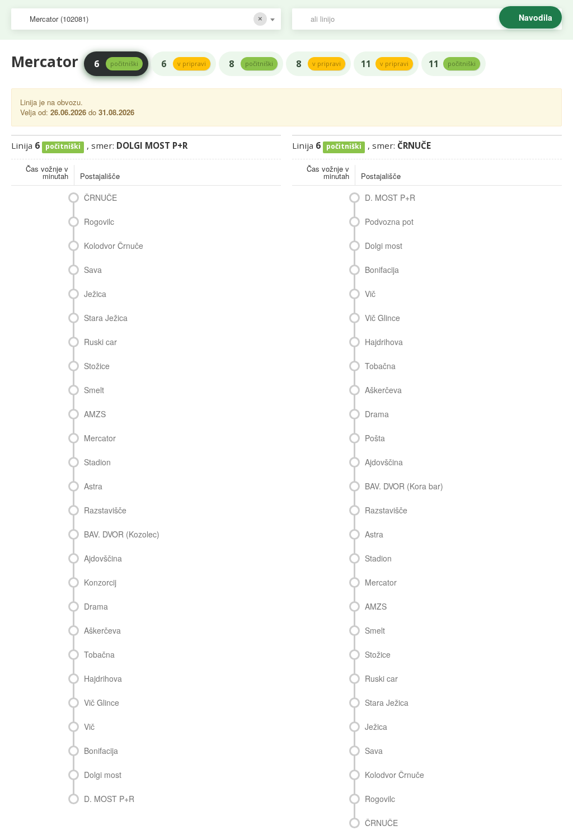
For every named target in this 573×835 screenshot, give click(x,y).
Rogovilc (99, 221)
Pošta (375, 438)
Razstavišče (105, 510)
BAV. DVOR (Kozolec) (121, 534)
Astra (93, 486)
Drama (96, 606)
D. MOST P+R (109, 798)
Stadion (97, 462)
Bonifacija (101, 750)
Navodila (535, 17)
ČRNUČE (100, 197)
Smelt (94, 389)
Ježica (95, 293)
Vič (89, 726)
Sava (93, 269)
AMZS (95, 413)
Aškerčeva (102, 630)
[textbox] (432, 19)
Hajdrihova (103, 678)
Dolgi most (102, 774)
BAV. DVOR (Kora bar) (404, 486)
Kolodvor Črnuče (113, 245)
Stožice (97, 365)
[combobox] (146, 19)
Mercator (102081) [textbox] (59, 18)
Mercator (100, 438)
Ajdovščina (103, 558)
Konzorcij (100, 582)
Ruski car (100, 341)
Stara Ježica (106, 317)
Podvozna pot (389, 221)
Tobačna (99, 654)
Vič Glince (101, 702)
